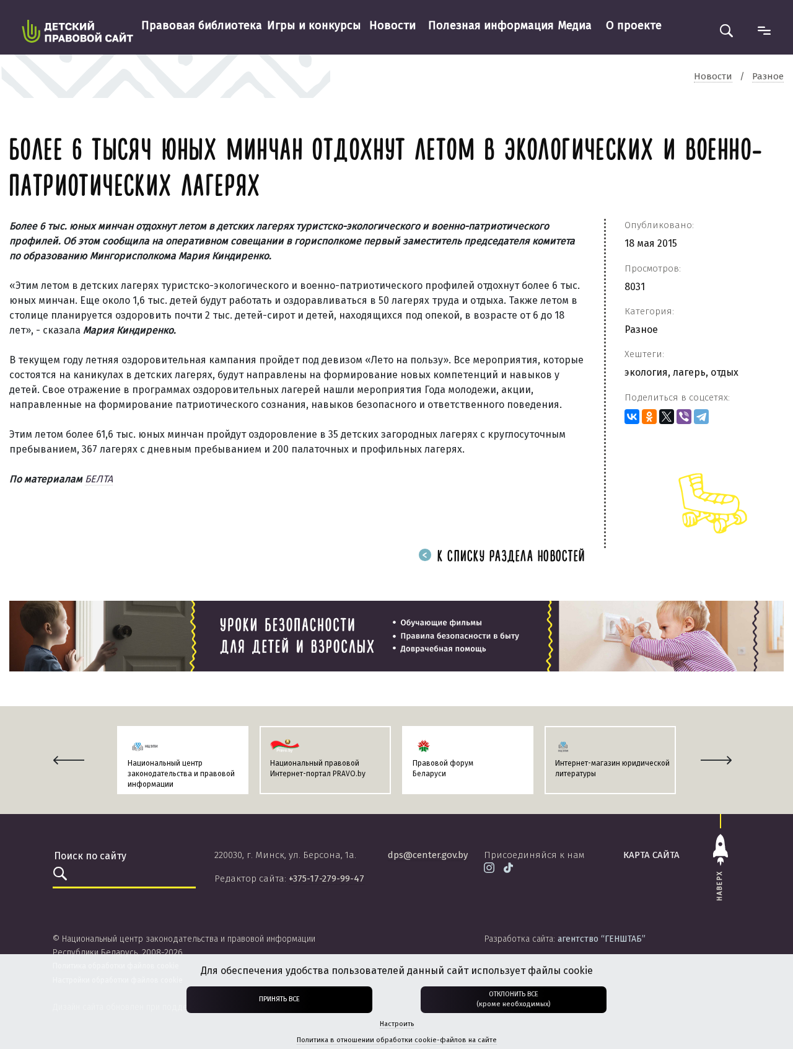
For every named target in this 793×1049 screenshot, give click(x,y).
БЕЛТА (99, 479)
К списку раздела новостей (509, 557)
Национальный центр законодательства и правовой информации (181, 774)
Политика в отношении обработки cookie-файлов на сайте (397, 1040)
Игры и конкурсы (314, 25)
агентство (602, 939)
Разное (641, 329)
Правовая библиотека (201, 25)
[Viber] (684, 416)
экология (646, 372)
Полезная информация (491, 25)
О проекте (634, 25)
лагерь (689, 372)
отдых (724, 372)
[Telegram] (701, 416)
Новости (392, 25)
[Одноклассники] (649, 416)
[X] (666, 416)
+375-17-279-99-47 (326, 878)
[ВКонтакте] (631, 416)
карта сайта (651, 855)
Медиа (575, 25)
